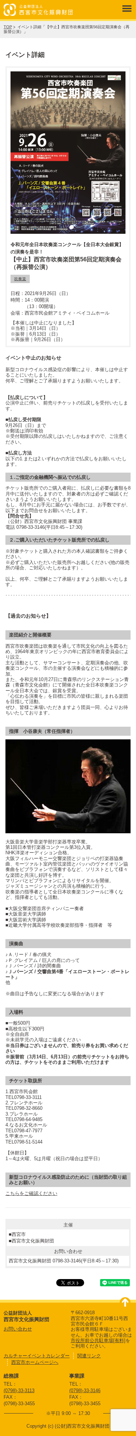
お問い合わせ (18, 1329)
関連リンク (89, 1355)
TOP (8, 27)
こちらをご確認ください (31, 1193)
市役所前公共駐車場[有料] (98, 1340)
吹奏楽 (20, 279)
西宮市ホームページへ (34, 1362)
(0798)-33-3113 (19, 1390)
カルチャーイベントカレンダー (37, 1355)
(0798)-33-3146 (84, 1390)
